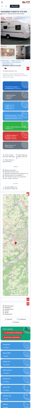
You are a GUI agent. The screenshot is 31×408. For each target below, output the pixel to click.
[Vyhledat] (2, 6)
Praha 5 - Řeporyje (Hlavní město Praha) (13, 13)
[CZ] (6, 68)
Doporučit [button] (9, 319)
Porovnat (16, 322)
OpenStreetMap (17, 295)
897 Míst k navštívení (12, 337)
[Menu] (2, 2)
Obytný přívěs (6, 62)
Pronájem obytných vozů (17, 60)
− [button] (5, 199)
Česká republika (16, 62)
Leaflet (11, 295)
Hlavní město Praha (7, 64)
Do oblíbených (22, 319)
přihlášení (14, 6)
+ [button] (5, 196)
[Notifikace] (6, 6)
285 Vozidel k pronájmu (14, 333)
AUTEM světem (5, 60)
